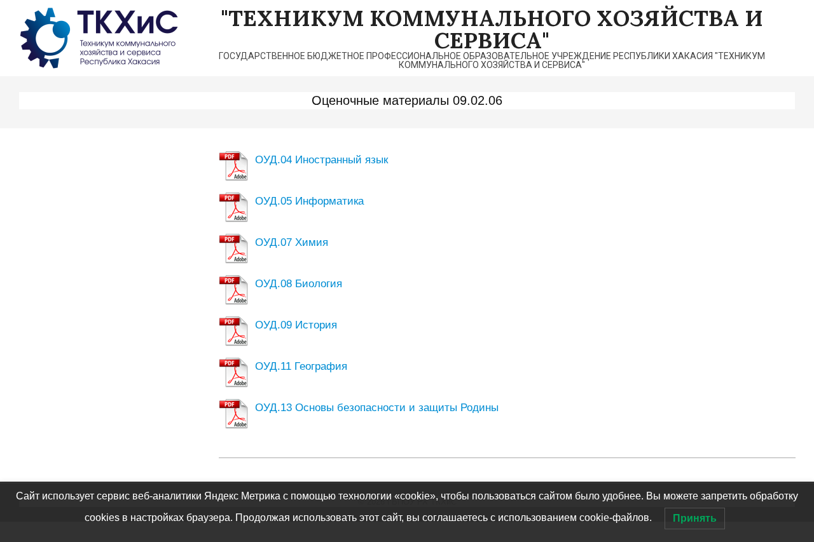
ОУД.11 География (301, 366)
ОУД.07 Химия (291, 242)
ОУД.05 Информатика (309, 201)
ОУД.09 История (296, 325)
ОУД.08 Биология (298, 284)
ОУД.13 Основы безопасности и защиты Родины (377, 408)
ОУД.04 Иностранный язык (321, 160)
